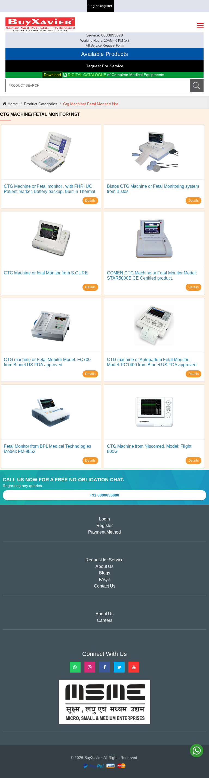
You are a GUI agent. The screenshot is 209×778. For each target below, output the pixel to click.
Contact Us (104, 586)
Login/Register (100, 6)
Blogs (104, 573)
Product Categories (40, 104)
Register (104, 525)
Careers (104, 620)
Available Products (104, 54)
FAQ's (104, 579)
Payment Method (104, 532)
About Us (104, 566)
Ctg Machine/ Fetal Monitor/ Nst (90, 104)
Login (104, 519)
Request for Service (104, 66)
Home (13, 104)
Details (90, 200)
